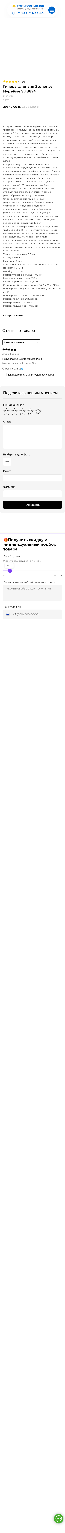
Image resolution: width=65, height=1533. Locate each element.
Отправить (33, 504)
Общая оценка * (13, 405)
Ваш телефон (12, 606)
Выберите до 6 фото (16, 454)
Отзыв (7, 421)
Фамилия (9, 487)
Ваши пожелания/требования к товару (29, 582)
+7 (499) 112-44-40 (30, 13)
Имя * (7, 471)
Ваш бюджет (11, 556)
